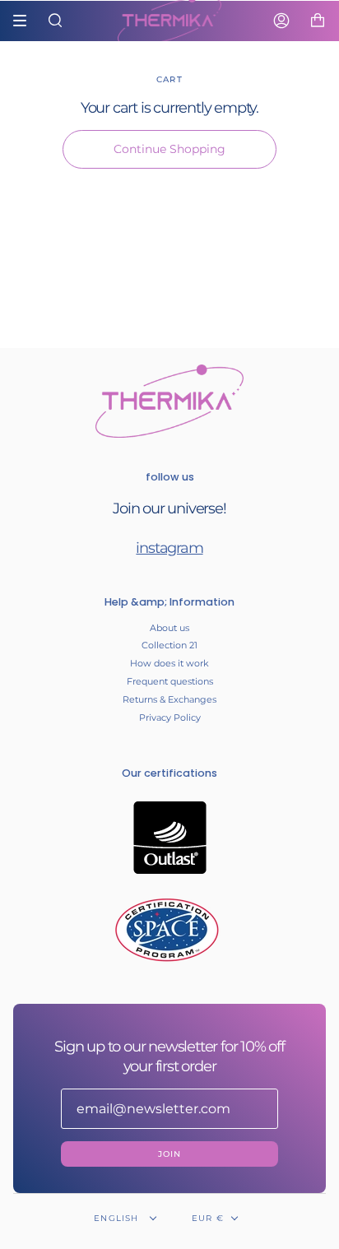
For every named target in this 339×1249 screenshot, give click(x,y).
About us (169, 628)
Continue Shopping (169, 149)
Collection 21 (169, 645)
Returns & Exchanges (169, 699)
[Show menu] (25, 20)
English (118, 1218)
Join (170, 1154)
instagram (169, 548)
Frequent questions (170, 681)
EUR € (208, 1218)
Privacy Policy (170, 717)
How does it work (169, 663)
